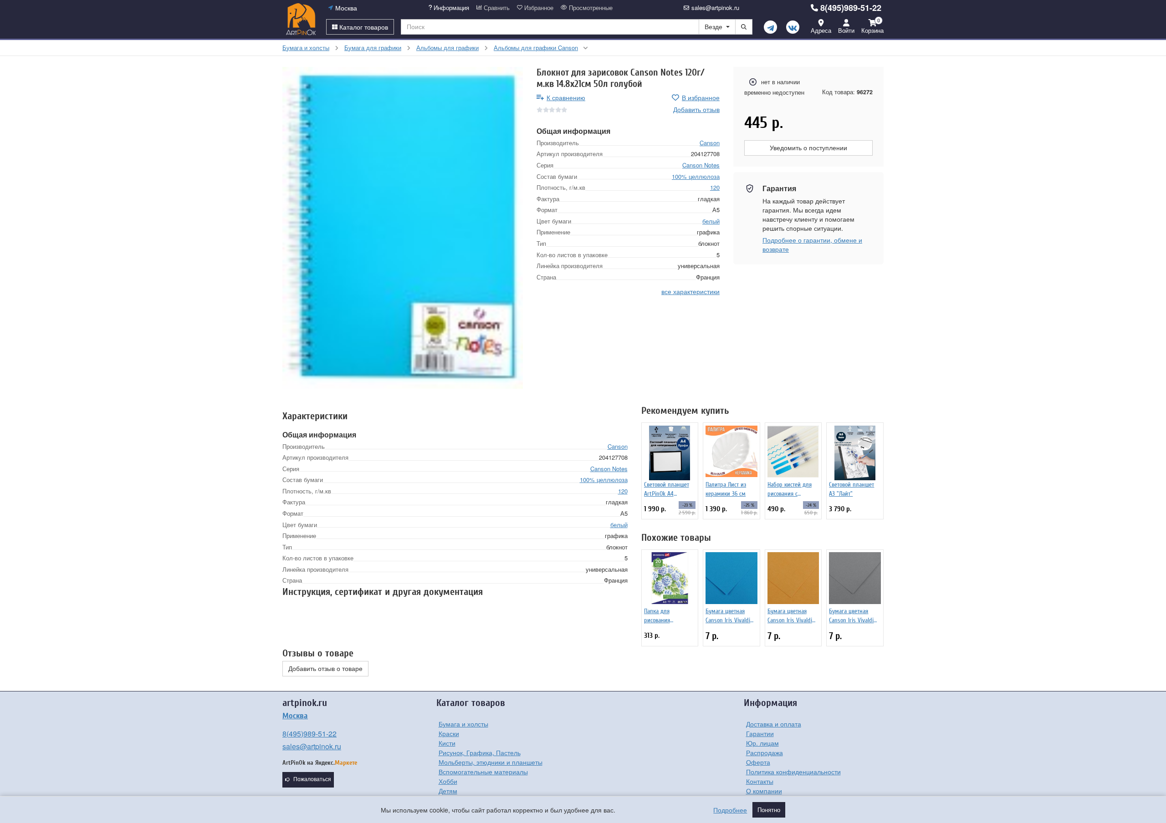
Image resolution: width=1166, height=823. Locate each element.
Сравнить (496, 8)
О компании (764, 790)
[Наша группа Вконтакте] (792, 27)
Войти (846, 30)
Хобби (448, 781)
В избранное (701, 97)
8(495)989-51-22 (850, 8)
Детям (448, 790)
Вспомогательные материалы (483, 771)
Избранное (537, 8)
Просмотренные (590, 8)
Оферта (758, 762)
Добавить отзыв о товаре (325, 668)
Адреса (821, 30)
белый (711, 220)
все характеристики (690, 291)
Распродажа (764, 752)
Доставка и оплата (773, 723)
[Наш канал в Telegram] (770, 27)
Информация (450, 8)
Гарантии (760, 733)
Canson (710, 142)
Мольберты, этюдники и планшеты (490, 762)
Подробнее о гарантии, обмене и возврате (812, 244)
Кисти (447, 742)
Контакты (759, 781)
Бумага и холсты (463, 723)
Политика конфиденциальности (793, 771)
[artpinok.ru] (300, 19)
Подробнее (730, 809)
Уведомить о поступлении (808, 148)
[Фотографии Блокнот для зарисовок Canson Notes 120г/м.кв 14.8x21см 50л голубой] (402, 228)
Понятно (768, 810)
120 (715, 187)
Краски (449, 733)
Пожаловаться (312, 779)
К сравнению (566, 97)
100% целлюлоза (696, 176)
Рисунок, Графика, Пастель (480, 752)
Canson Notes (701, 165)
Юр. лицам (762, 742)
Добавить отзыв (696, 109)
